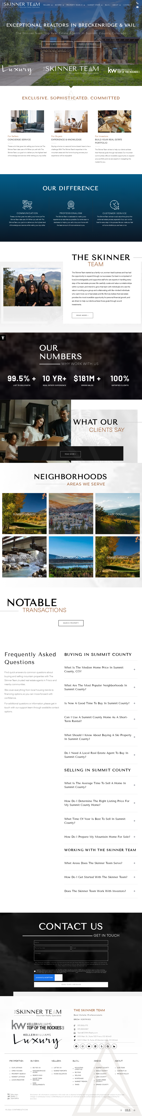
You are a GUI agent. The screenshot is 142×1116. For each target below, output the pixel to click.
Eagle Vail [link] (76, 515)
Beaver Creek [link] (65, 515)
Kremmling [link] (127, 559)
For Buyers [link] (56, 136)
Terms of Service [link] (70, 972)
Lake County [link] (24, 556)
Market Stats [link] (94, 5)
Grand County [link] (117, 556)
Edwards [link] (67, 517)
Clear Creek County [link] (71, 556)
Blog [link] (107, 5)
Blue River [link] (24, 515)
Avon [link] (80, 515)
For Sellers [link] (13, 136)
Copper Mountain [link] (27, 517)
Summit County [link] (24, 512)
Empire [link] (75, 559)
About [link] (115, 5)
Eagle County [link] (71, 512)
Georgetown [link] (62, 559)
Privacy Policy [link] (82, 972)
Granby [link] (122, 559)
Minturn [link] (71, 515)
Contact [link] (127, 5)
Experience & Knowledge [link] (66, 140)
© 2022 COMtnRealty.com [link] (17, 1110)
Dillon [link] (20, 515)
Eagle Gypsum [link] (73, 517)
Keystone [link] (19, 517)
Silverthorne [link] (34, 515)
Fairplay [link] (117, 516)
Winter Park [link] (108, 559)
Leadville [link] (21, 559)
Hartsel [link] (121, 516)
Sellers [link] (46, 5)
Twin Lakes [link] (27, 559)
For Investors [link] (101, 136)
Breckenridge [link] (15, 515)
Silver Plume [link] (80, 559)
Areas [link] (97, 1061)
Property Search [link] (74, 5)
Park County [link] (117, 513)
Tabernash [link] (117, 559)
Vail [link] (61, 515)
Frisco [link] (29, 515)
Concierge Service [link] (19, 140)
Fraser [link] (112, 559)
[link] (3, 338)
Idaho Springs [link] (69, 559)
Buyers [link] (58, 5)
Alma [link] (113, 516)
